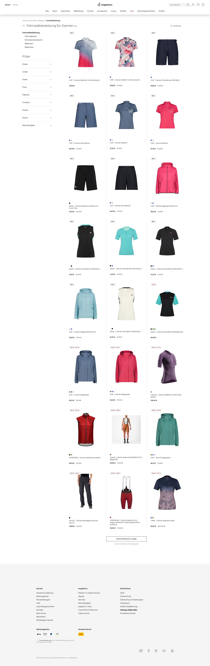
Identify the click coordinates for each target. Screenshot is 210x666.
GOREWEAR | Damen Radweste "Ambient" (85, 458)
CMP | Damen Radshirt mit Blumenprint (125, 80)
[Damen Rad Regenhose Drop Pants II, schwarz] (70, 517)
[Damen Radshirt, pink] (113, 140)
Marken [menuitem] (123, 11)
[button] (193, 4)
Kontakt (39, 610)
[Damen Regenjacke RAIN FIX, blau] (153, 203)
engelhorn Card (85, 606)
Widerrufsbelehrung (128, 606)
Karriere (81, 600)
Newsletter (41, 617)
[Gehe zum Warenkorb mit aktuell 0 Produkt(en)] (203, 4)
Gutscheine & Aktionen (88, 610)
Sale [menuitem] (132, 11)
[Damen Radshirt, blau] (111, 140)
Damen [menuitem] (7, 5)
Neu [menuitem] (47, 11)
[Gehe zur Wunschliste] (198, 4)
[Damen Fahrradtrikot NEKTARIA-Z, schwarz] (111, 265)
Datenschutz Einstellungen (131, 600)
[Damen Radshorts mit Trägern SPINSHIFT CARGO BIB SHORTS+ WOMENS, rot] (111, 517)
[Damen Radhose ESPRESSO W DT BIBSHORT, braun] (111, 454)
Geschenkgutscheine (45, 606)
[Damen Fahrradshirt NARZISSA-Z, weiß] (70, 266)
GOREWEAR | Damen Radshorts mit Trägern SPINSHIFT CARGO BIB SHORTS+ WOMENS (125, 522)
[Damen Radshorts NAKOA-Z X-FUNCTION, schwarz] (70, 203)
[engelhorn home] (105, 5)
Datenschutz (125, 596)
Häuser (81, 596)
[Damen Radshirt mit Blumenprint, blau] (111, 77)
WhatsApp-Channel (44, 620)
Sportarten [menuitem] (65, 11)
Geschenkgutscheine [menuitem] (146, 11)
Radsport (41, 20)
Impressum (125, 603)
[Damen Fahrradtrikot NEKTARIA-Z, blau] (113, 265)
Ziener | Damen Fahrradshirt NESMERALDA (167, 332)
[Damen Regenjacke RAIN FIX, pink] (151, 203)
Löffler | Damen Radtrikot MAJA (163, 521)
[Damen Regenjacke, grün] (70, 392)
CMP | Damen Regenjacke (79, 395)
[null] (85, 52)
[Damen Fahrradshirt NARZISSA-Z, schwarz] (72, 266)
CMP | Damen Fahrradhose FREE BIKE (165, 80)
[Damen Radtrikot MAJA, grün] (153, 517)
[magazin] (140, 650)
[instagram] (156, 650)
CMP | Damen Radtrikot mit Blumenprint (84, 80)
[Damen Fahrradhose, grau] (72, 140)
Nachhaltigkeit (84, 603)
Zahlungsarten (42, 596)
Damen (25, 20)
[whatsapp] (172, 650)
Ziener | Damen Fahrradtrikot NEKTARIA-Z (126, 269)
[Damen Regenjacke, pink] (73, 392)
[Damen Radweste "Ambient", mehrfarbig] (72, 454)
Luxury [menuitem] (113, 11)
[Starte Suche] (188, 5)
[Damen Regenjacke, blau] (72, 392)
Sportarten (33, 20)
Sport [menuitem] (54, 11)
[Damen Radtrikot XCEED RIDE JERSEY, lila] (151, 392)
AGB (122, 593)
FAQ (38, 603)
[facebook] (148, 650)
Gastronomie (83, 613)
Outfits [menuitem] (162, 11)
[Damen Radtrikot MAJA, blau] (151, 517)
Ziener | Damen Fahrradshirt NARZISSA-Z (84, 269)
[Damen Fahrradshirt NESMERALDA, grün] (153, 329)
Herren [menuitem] (15, 5)
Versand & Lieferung (44, 593)
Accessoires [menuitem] (102, 11)
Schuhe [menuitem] (90, 11)
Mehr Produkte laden (126, 539)
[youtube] (164, 650)
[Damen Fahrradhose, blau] (70, 140)
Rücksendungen (43, 600)
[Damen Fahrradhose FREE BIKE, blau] (151, 77)
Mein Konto (41, 613)
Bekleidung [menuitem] (78, 11)
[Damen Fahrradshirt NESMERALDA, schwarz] (151, 329)
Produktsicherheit (128, 613)
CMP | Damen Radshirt (118, 143)
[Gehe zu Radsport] (23, 25)
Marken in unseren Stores (89, 593)
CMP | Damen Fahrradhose (79, 143)
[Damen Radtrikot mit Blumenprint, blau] (70, 77)
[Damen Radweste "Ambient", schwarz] (70, 454)
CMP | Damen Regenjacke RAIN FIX (164, 206)
